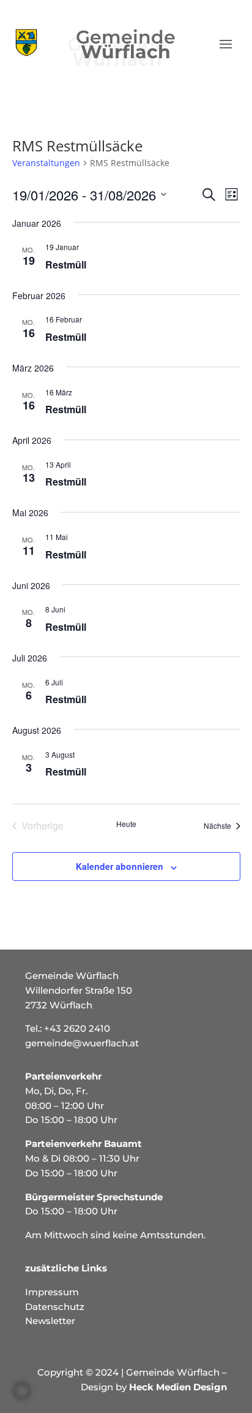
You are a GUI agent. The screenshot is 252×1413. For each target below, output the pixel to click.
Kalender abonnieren (119, 866)
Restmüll (65, 264)
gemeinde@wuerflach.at (82, 1043)
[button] (22, 1391)
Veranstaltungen (46, 163)
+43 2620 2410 (77, 1028)
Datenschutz (54, 1306)
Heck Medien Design (178, 1387)
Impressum (52, 1292)
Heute (126, 824)
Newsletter (50, 1321)
